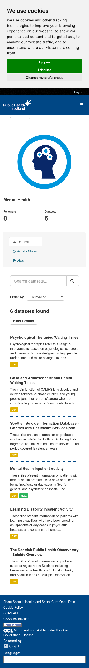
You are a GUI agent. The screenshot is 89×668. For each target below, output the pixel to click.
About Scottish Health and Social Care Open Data (39, 601)
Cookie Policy (13, 607)
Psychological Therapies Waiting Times (44, 337)
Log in (78, 92)
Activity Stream (27, 251)
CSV (14, 364)
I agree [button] (44, 62)
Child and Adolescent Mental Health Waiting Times (41, 380)
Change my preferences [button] (44, 77)
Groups (19, 118)
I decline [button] (44, 70)
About (21, 260)
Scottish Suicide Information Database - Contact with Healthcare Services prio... (44, 426)
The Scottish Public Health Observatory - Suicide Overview (44, 552)
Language (11, 652)
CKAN (11, 645)
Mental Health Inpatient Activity (37, 468)
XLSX (24, 495)
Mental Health (45, 119)
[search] (72, 280)
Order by (17, 297)
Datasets (23, 241)
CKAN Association (16, 618)
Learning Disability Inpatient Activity (41, 509)
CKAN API (10, 613)
